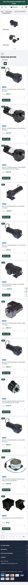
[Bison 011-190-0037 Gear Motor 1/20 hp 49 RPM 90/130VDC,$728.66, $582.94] (14, 426)
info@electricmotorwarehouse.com (9, 563)
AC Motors (6, 29)
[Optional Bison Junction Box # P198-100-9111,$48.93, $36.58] (14, 504)
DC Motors (6, 45)
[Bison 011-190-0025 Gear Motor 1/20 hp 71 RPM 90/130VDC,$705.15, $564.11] (14, 75)
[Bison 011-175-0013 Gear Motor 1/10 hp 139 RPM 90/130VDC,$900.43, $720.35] (14, 231)
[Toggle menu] (2, 7)
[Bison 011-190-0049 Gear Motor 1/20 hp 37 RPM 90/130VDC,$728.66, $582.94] (14, 348)
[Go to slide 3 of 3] (15, 48)
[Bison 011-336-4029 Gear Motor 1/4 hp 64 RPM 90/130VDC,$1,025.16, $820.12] (14, 192)
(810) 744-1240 (4, 561)
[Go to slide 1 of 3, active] (12, 48)
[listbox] (6, 59)
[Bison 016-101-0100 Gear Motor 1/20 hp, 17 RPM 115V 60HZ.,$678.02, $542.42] (14, 309)
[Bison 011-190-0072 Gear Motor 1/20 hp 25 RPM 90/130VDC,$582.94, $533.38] (14, 114)
